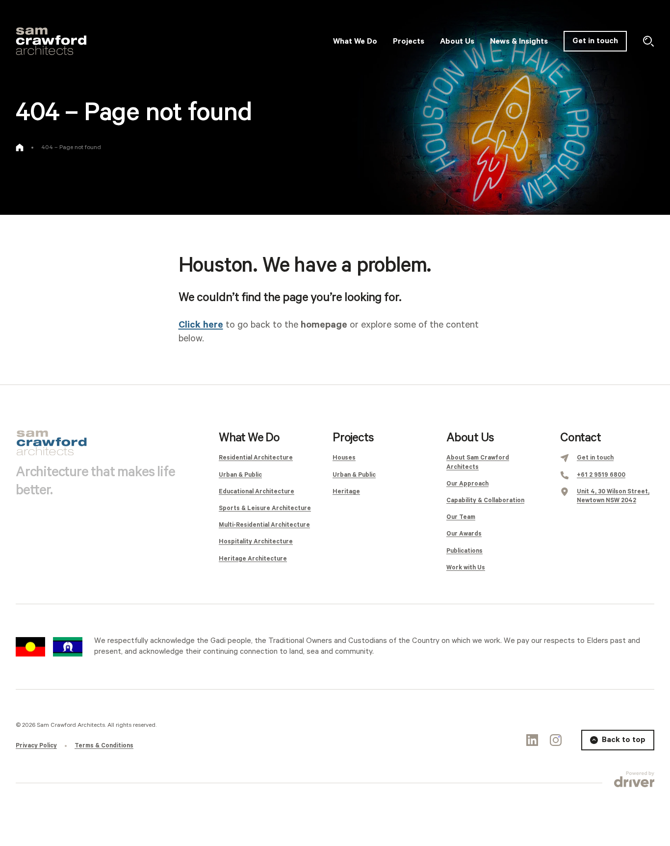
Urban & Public (240, 475)
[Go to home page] (20, 148)
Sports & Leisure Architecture (265, 508)
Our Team (460, 517)
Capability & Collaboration (485, 500)
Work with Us (465, 567)
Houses (344, 457)
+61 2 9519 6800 (601, 475)
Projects (353, 438)
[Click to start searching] (648, 41)
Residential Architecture (256, 457)
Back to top (623, 739)
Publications (464, 551)
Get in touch (595, 41)
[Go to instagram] (556, 740)
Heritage (346, 491)
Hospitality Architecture (256, 541)
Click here (201, 325)
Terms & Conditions (104, 745)
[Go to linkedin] (532, 740)
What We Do (249, 438)
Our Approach (467, 483)
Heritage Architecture (253, 559)
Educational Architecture (256, 491)
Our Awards (464, 534)
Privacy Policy (36, 745)
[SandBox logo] (51, 41)
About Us (469, 438)
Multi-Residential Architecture (264, 525)
